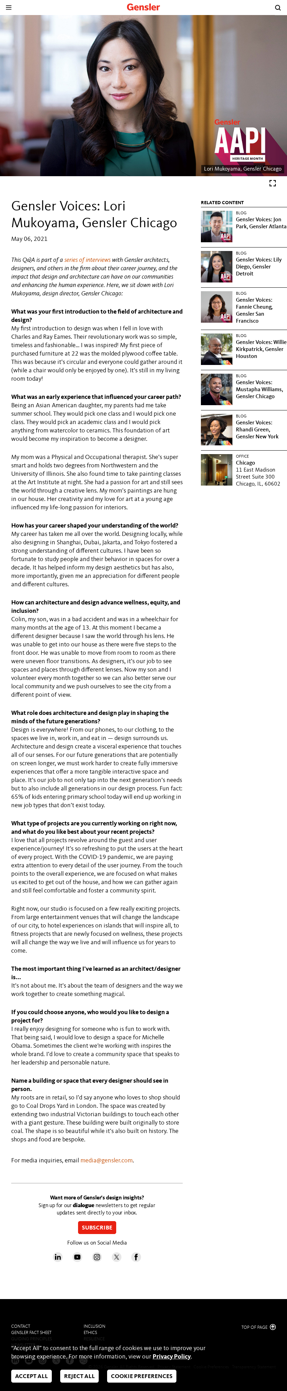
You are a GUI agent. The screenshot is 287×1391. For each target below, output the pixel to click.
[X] (116, 1260)
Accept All (31, 1376)
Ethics (90, 1333)
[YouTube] (77, 1260)
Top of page (254, 1327)
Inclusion (94, 1326)
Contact (20, 1326)
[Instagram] (97, 1260)
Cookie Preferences (142, 1376)
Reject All (79, 1376)
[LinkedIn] (58, 1260)
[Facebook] (136, 1260)
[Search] (278, 7)
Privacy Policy (172, 1357)
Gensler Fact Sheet (31, 1333)
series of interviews (87, 260)
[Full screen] (273, 184)
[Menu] (8, 7)
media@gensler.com (106, 1160)
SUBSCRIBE (97, 1228)
